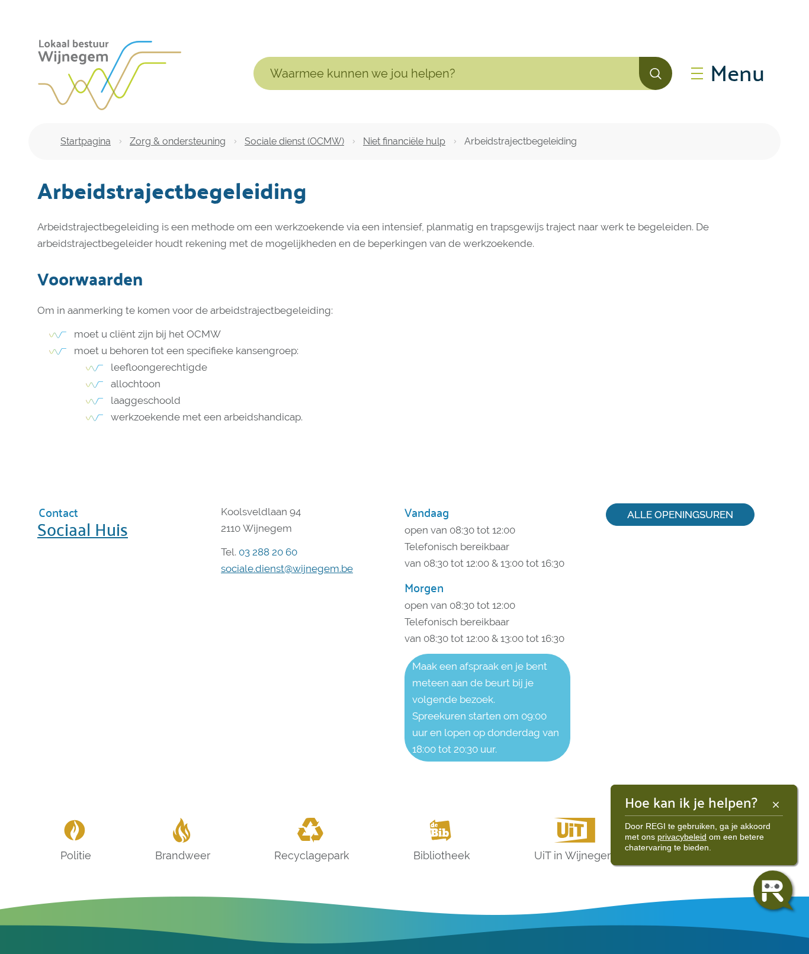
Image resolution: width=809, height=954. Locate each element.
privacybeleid (682, 836)
